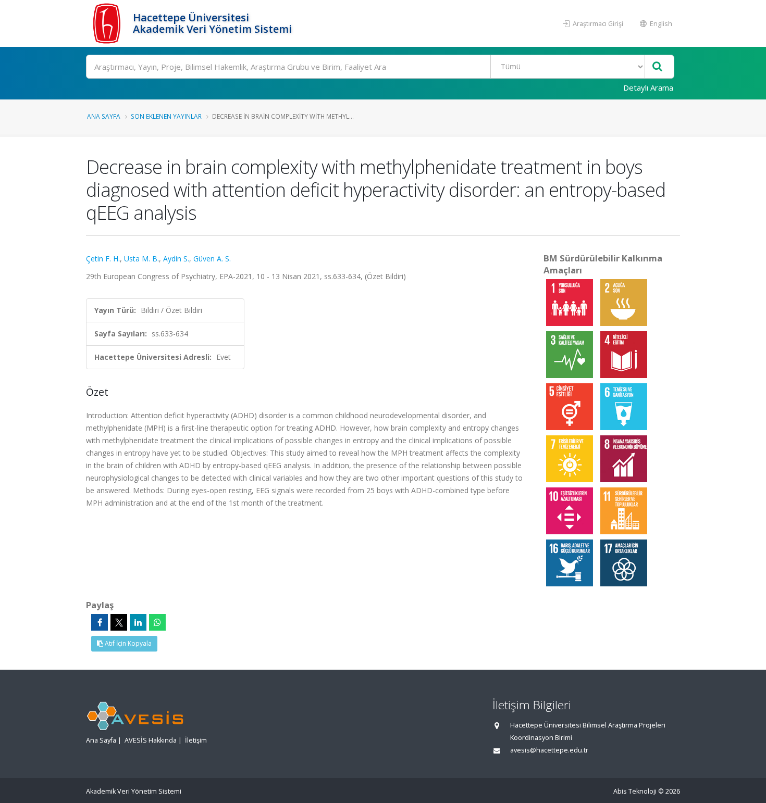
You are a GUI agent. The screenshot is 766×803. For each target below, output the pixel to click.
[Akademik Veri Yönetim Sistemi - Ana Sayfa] (108, 23)
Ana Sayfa (103, 116)
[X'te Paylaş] (118, 622)
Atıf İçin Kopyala (127, 643)
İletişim (196, 740)
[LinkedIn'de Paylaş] (138, 622)
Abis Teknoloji (635, 791)
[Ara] (657, 67)
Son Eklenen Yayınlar (166, 116)
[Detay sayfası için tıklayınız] (570, 302)
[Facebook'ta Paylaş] (99, 622)
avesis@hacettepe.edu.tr (549, 750)
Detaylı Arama (648, 87)
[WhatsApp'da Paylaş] (157, 622)
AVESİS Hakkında (151, 740)
